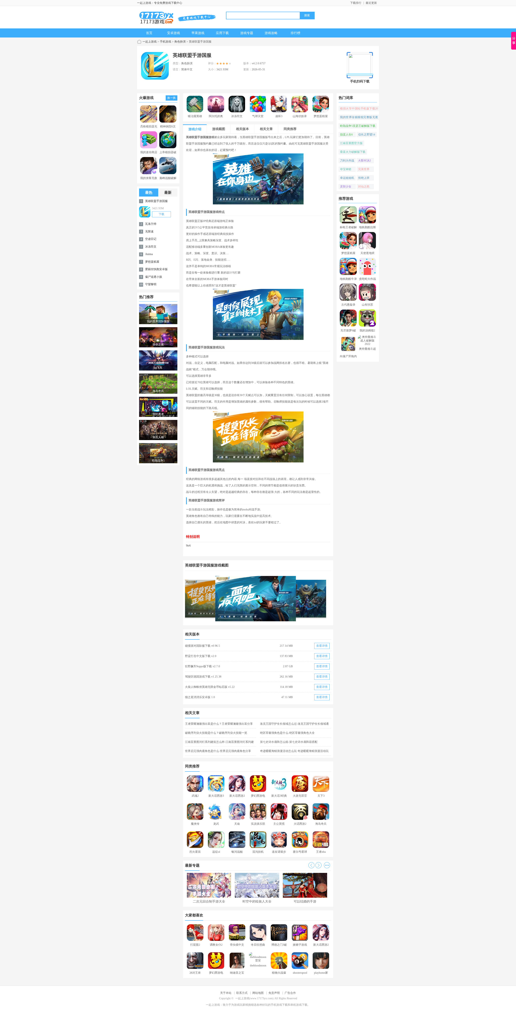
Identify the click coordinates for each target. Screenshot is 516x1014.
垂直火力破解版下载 (352, 151)
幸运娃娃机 (347, 177)
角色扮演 (180, 41)
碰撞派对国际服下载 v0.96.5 (202, 645)
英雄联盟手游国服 (156, 201)
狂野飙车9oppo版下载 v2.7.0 (202, 666)
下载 (161, 214)
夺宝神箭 (345, 169)
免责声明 (274, 992)
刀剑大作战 (347, 160)
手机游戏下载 (279, 1004)
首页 (149, 33)
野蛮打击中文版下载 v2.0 (200, 656)
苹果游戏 (197, 33)
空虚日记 (150, 238)
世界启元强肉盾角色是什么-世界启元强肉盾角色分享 (218, 751)
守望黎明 (150, 284)
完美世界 (363, 169)
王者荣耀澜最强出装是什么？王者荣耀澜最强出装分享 (219, 723)
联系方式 (242, 992)
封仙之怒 (363, 186)
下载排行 (355, 2)
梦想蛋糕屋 (152, 261)
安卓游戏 (173, 33)
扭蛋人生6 (346, 134)
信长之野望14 (366, 134)
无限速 (149, 231)
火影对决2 (364, 160)
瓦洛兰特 (150, 223)
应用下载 (222, 33)
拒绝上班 (363, 177)
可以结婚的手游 (305, 901)
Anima (149, 254)
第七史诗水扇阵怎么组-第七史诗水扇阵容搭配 (288, 741)
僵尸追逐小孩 (153, 276)
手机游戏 (165, 41)
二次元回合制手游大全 (209, 901)
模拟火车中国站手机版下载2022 (359, 109)
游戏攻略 (271, 33)
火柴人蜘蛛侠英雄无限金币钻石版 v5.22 (210, 686)
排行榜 (295, 33)
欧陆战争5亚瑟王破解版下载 (357, 125)
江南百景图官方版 (351, 143)
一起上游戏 (150, 41)
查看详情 (322, 645)
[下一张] (294, 598)
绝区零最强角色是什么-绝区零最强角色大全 (287, 732)
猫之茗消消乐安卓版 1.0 (200, 697)
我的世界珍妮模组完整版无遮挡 (359, 118)
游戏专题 (246, 33)
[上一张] (221, 598)
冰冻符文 (150, 246)
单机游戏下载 (298, 1004)
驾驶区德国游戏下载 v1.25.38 (203, 676)
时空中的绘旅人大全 (257, 901)
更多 (327, 865)
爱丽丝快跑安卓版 (156, 269)
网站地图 (258, 992)
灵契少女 (345, 186)
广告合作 (290, 992)
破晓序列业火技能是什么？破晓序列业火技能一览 (216, 732)
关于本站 (225, 992)
